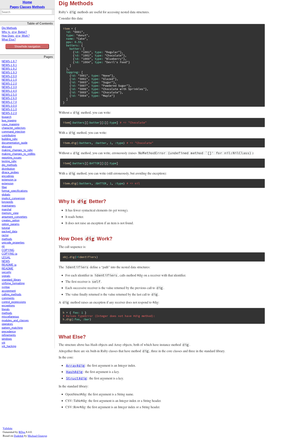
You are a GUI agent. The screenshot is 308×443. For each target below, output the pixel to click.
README (7, 268)
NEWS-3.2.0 (9, 113)
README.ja (9, 264)
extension (7, 183)
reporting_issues (12, 157)
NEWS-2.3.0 (9, 87)
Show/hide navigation (27, 46)
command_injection (13, 131)
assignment (9, 290)
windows (7, 338)
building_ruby (10, 139)
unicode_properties (13, 242)
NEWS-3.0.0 (9, 105)
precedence (9, 331)
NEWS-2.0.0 (9, 76)
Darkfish (18, 436)
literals (6, 309)
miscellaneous (10, 316)
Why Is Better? (14, 32)
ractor (5, 235)
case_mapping (10, 124)
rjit (3, 246)
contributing (9, 135)
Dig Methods (9, 28)
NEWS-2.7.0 (9, 102)
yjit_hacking (9, 346)
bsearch (6, 117)
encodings (8, 176)
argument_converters (14, 216)
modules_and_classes (15, 320)
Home (27, 2)
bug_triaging (9, 120)
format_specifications (15, 190)
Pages (14, 7)
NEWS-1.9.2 (9, 68)
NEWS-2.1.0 (9, 79)
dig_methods (9, 165)
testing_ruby (9, 161)
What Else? (9, 39)
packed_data (9, 231)
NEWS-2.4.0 (9, 91)
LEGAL (6, 257)
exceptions (8, 305)
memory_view (10, 213)
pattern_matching (12, 327)
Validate (7, 428)
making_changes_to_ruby (17, 150)
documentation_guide (14, 142)
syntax (6, 287)
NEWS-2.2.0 (9, 83)
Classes (25, 7)
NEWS (6, 261)
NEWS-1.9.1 (9, 65)
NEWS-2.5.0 (9, 94)
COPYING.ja (9, 253)
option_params (10, 224)
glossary (7, 146)
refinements (9, 335)
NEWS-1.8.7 (9, 61)
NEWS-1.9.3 (9, 72)
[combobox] (27, 12)
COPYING (8, 250)
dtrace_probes (10, 172)
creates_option (10, 220)
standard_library (11, 279)
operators (7, 324)
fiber (4, 187)
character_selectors (14, 127)
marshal (6, 209)
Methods (38, 7)
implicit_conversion (13, 198)
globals (6, 194)
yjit (3, 342)
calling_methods (11, 294)
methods (7, 239)
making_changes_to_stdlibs (18, 153)
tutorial (6, 228)
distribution (8, 168)
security (6, 272)
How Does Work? (16, 35)
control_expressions (14, 302)
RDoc (22, 432)
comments (8, 298)
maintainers (9, 205)
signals (6, 276)
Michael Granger (37, 436)
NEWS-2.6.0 (9, 98)
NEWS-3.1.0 (9, 109)
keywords (7, 202)
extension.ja (9, 179)
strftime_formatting (13, 283)
